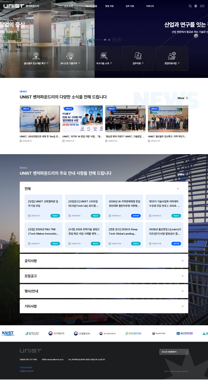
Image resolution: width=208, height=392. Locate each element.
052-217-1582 (31, 359)
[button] (114, 40)
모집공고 (31, 276)
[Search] (190, 6)
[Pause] (109, 40)
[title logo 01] (30, 333)
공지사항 (31, 261)
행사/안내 (31, 291)
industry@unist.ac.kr (54, 359)
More (181, 98)
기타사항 (31, 306)
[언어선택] (195, 6)
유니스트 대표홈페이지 (169, 352)
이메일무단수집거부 (26, 371)
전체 (28, 189)
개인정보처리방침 (26, 367)
